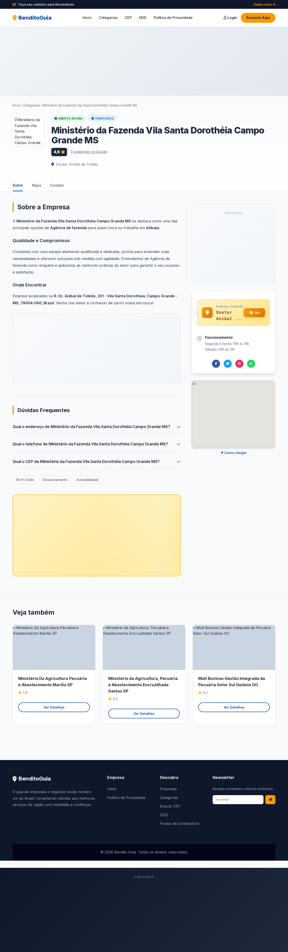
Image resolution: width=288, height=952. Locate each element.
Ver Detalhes (54, 707)
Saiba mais (263, 4)
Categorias (108, 17)
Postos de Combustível (179, 823)
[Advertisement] (144, 60)
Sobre (18, 185)
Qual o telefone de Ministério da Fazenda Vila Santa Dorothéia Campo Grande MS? (90, 444)
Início (87, 17)
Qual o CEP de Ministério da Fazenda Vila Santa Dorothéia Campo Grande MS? (86, 461)
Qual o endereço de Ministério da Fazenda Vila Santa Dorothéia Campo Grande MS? (91, 426)
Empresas (168, 789)
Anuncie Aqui (258, 17)
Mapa (36, 185)
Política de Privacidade (173, 17)
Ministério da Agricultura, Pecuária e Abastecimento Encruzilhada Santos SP (143, 684)
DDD (142, 17)
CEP (128, 17)
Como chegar (235, 453)
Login (232, 17)
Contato (57, 185)
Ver (257, 312)
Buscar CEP (170, 806)
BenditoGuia (35, 17)
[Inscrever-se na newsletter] (270, 799)
